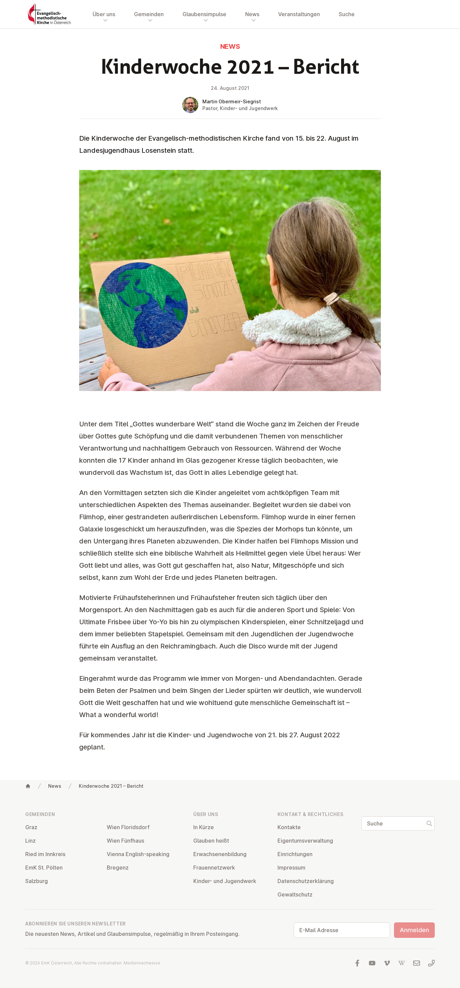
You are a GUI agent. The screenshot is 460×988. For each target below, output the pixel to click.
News (54, 786)
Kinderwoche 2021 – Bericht (111, 786)
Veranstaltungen (299, 14)
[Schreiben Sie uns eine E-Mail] (416, 963)
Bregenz (118, 867)
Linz (30, 840)
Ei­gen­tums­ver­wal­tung (305, 840)
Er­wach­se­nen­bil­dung (220, 854)
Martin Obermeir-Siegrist (231, 101)
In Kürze (203, 827)
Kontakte (289, 827)
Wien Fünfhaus (125, 840)
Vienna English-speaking (138, 854)
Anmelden (414, 929)
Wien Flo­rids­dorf (128, 827)
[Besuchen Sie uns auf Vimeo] (387, 963)
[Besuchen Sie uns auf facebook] (357, 963)
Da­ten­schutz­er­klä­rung (305, 881)
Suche (347, 14)
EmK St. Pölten (44, 867)
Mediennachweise (142, 962)
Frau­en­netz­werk (214, 867)
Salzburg (36, 881)
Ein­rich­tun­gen (295, 854)
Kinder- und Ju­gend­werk (224, 881)
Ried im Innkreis (45, 854)
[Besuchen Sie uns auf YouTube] (372, 963)
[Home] (28, 786)
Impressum (291, 867)
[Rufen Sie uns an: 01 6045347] (431, 963)
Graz (31, 827)
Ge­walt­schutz (295, 894)
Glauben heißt (211, 840)
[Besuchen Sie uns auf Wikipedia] (401, 963)
